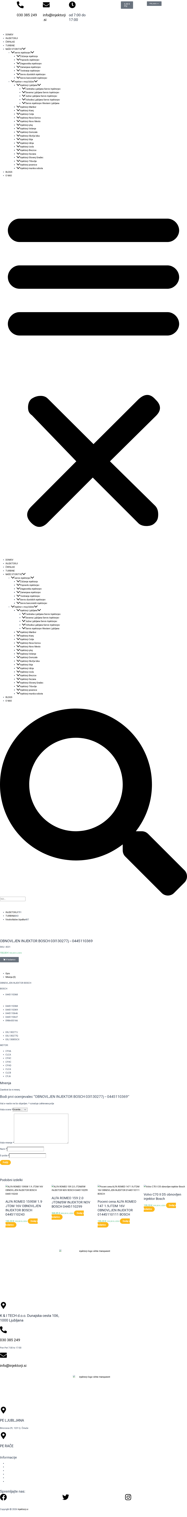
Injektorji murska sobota (31, 168)
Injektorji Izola (27, 146)
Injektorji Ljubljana (28, 85)
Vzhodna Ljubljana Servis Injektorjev (42, 99)
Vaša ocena (6, 1109)
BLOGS (8, 172)
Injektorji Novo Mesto (30, 121)
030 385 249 (27, 15)
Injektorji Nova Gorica (30, 117)
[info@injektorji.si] (46, 4)
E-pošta (4, 1155)
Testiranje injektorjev (30, 70)
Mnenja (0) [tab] (10, 977)
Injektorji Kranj (27, 110)
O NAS (8, 175)
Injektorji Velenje (28, 128)
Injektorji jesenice (28, 164)
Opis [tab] (7, 973)
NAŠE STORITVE (13, 49)
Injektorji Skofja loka (30, 136)
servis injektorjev (23, 52)
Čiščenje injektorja (29, 56)
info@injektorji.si (13, 1366)
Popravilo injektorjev (29, 60)
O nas (8, 1467)
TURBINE (10, 45)
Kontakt (9, 1470)
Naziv (3, 1149)
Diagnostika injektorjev (31, 63)
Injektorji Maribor (28, 107)
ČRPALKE (10, 42)
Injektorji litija (26, 139)
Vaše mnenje (7, 1142)
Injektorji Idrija (27, 143)
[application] (24, 49)
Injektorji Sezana (28, 154)
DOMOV (9, 34)
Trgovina (9, 1474)
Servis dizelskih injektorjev (32, 74)
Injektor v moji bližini (24, 81)
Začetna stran (11, 1463)
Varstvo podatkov (13, 1481)
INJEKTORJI (11, 38)
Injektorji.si (23, 1509)
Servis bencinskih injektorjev (33, 78)
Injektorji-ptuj (26, 125)
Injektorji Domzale (29, 132)
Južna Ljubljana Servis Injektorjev (41, 96)
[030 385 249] (20, 4)
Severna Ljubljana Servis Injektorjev (42, 92)
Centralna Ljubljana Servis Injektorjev (43, 89)
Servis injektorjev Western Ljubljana (42, 103)
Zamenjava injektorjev (30, 67)
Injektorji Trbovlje (28, 161)
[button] (93, 368)
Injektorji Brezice (28, 150)
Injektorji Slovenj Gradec (31, 157)
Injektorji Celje (27, 114)
